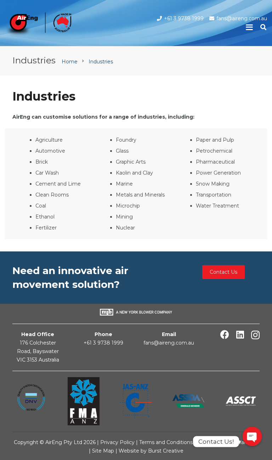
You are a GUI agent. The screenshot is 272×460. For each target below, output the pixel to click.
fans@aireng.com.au (168, 343)
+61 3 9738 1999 (103, 343)
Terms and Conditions (166, 442)
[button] (249, 27)
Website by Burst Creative (151, 451)
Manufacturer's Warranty (227, 442)
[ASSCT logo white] (241, 401)
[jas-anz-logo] (136, 401)
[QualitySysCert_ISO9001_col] (31, 401)
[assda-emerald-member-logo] (188, 401)
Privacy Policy (117, 442)
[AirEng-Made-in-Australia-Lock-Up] (38, 24)
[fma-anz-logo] (83, 401)
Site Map (103, 451)
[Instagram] (255, 335)
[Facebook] (224, 334)
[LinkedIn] (240, 334)
